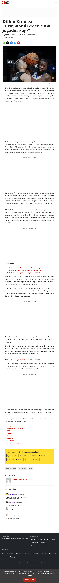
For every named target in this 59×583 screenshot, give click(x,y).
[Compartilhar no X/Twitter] (7, 42)
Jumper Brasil (23, 360)
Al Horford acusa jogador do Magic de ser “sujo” (23, 273)
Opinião (46, 539)
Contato (42, 545)
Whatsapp (24, 455)
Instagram (33, 455)
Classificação (34, 542)
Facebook (20, 459)
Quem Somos (34, 545)
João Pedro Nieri (9, 37)
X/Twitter (11, 459)
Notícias (30, 468)
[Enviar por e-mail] (18, 42)
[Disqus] (29, 511)
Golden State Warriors (11, 468)
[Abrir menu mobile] (56, 2)
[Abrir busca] (52, 3)
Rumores (40, 539)
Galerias (53, 539)
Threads (36, 459)
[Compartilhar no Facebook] (11, 42)
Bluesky (9, 436)
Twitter (9, 433)
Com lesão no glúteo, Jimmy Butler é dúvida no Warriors (26, 270)
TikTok (28, 459)
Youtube (42, 455)
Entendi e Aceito (29, 579)
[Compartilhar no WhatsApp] (4, 42)
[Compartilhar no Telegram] (15, 42)
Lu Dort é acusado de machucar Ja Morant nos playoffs (26, 268)
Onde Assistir (43, 542)
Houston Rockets (22, 468)
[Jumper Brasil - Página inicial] (6, 3)
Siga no (9, 456)
